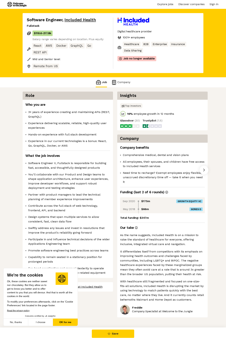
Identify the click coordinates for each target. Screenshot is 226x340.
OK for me (65, 322)
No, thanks (16, 322)
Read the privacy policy (18, 310)
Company (123, 82)
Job (104, 82)
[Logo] (17, 4)
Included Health (80, 20)
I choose (40, 322)
